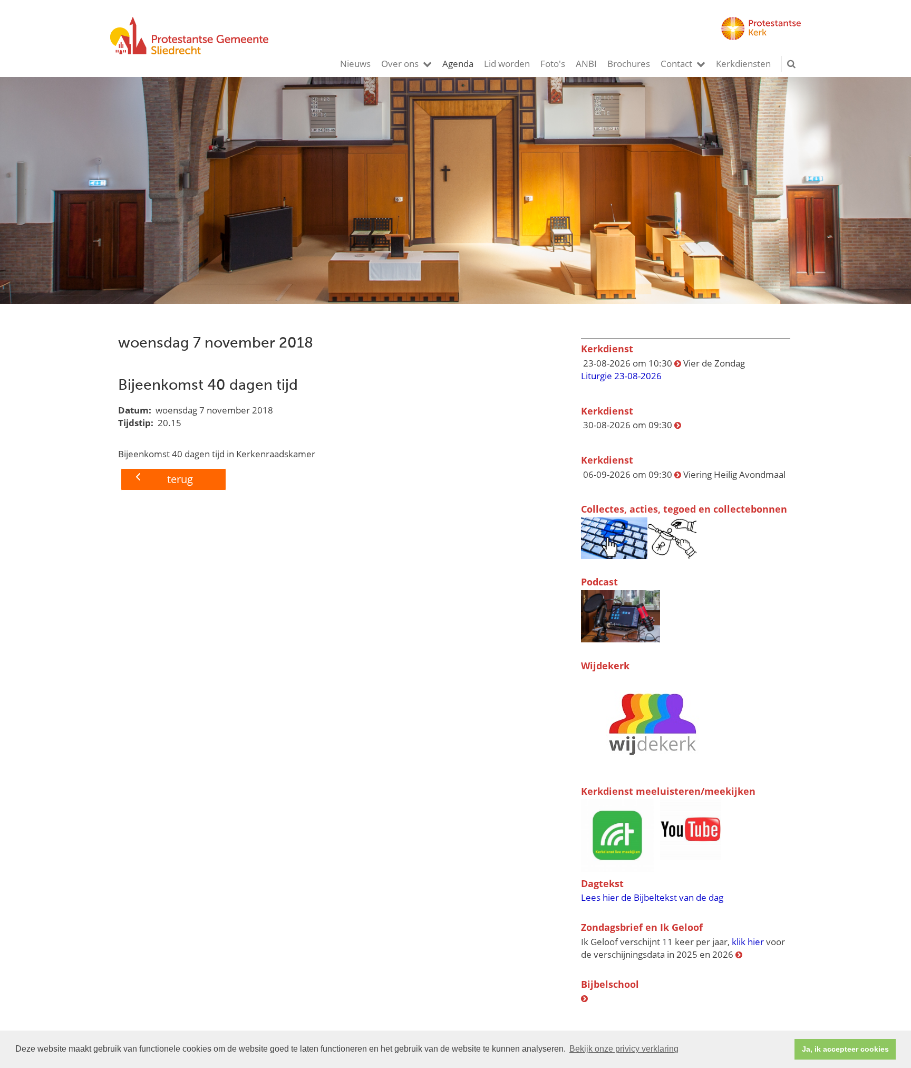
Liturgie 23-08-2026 (621, 376)
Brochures (628, 63)
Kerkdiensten (743, 63)
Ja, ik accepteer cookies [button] (845, 1049)
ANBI (586, 63)
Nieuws (355, 63)
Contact (676, 63)
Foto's (552, 63)
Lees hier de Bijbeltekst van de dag (652, 897)
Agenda (457, 63)
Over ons (400, 63)
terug (180, 479)
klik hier (748, 942)
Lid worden (507, 63)
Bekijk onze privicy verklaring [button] (624, 1048)
